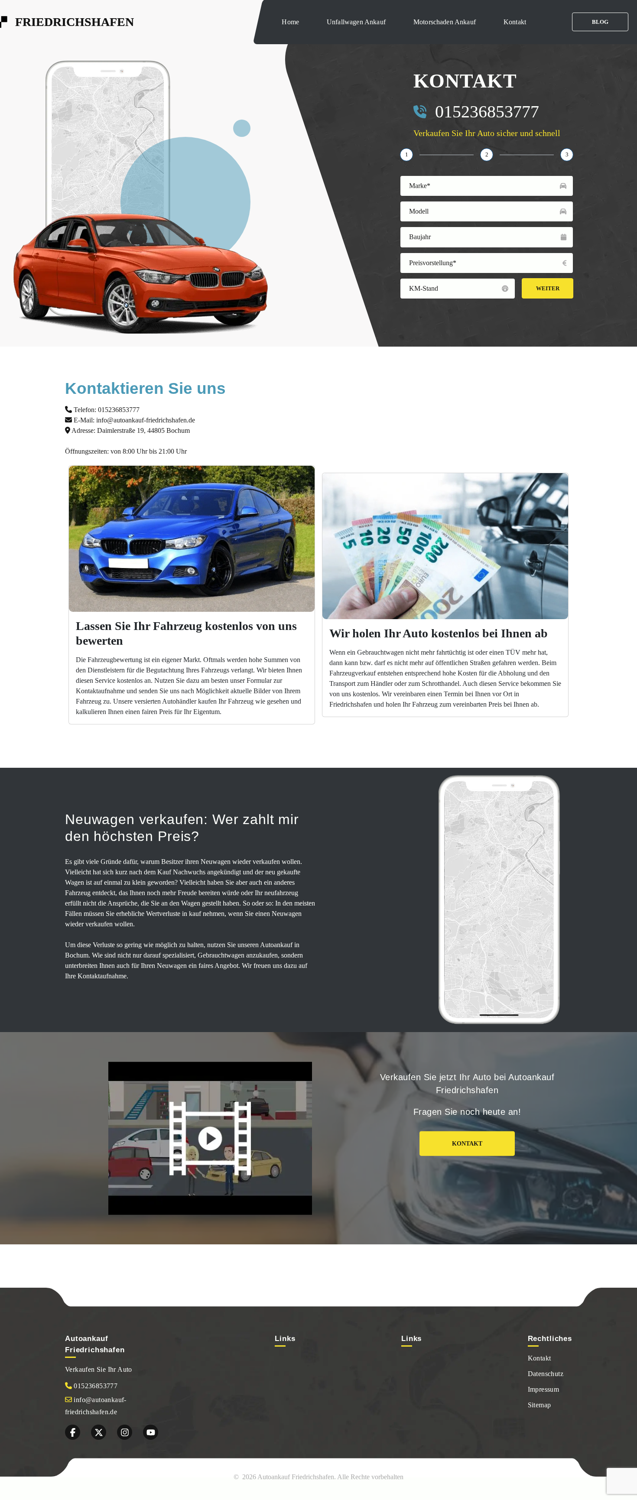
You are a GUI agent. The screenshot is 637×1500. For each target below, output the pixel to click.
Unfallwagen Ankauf (356, 22)
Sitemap (539, 1405)
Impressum (543, 1389)
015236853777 (487, 111)
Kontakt (515, 22)
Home (290, 22)
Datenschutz (545, 1373)
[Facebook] (72, 1432)
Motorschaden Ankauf (444, 22)
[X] (98, 1432)
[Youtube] (150, 1432)
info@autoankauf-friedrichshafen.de (145, 420)
